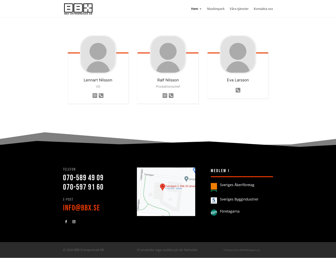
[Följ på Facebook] (66, 222)
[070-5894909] (171, 99)
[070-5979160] (101, 99)
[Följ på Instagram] (74, 222)
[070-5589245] (238, 93)
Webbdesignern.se (250, 250)
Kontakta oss (263, 9)
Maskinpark (216, 9)
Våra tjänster (239, 9)
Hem (194, 9)
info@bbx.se (81, 208)
